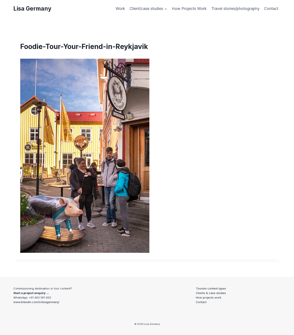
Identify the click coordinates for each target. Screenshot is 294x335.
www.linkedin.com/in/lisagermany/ (36, 302)
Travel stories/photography (235, 8)
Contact (271, 8)
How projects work (208, 297)
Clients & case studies (211, 293)
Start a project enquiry (29, 293)
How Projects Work (189, 8)
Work (120, 8)
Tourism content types (211, 288)
